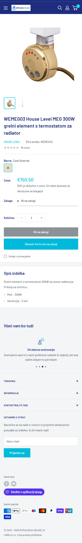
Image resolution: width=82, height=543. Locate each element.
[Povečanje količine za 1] (42, 218)
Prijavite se (17, 453)
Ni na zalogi (41, 232)
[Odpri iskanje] (60, 8)
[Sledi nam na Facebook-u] (6, 483)
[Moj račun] (67, 8)
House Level (12, 142)
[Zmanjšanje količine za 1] (21, 218)
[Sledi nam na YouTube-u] (13, 483)
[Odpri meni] (6, 8)
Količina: (9, 218)
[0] (75, 8)
